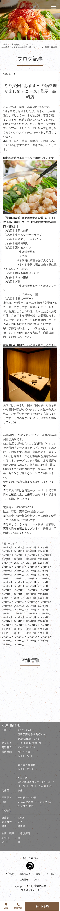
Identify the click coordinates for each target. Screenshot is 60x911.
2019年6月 (31, 629)
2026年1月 (43, 551)
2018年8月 (7, 640)
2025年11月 (21, 555)
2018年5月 (43, 640)
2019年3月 (19, 633)
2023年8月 (7, 582)
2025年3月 (19, 563)
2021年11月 (21, 602)
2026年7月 (19, 547)
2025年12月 (8, 555)
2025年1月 (43, 563)
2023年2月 (31, 586)
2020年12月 (8, 613)
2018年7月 (19, 640)
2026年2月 (31, 551)
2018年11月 (21, 637)
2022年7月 (19, 594)
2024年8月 (7, 570)
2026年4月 (7, 551)
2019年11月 (21, 625)
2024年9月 (46, 567)
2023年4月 (7, 586)
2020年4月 (7, 621)
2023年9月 (46, 578)
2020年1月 (43, 621)
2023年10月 (34, 578)
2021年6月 (31, 606)
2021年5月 (43, 606)
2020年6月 (31, 617)
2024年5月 (43, 570)
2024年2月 (31, 574)
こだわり (9, 874)
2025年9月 (46, 555)
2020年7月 (19, 617)
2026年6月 (31, 547)
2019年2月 (31, 633)
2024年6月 (31, 570)
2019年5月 (43, 629)
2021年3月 (19, 609)
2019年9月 (46, 625)
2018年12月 (8, 637)
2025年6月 (31, 559)
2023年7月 (19, 582)
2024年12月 (8, 567)
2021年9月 (46, 602)
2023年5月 (43, 582)
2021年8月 (7, 606)
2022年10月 (34, 590)
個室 (38, 874)
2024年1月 (43, 574)
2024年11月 (21, 567)
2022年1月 (43, 598)
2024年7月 (19, 570)
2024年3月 (19, 574)
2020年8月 (7, 617)
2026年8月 (7, 547)
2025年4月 (7, 563)
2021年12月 (8, 602)
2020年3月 (19, 621)
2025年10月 (34, 555)
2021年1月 (43, 609)
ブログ (37, 879)
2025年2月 (31, 563)
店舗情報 (24, 879)
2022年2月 (31, 598)
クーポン (50, 874)
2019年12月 (8, 625)
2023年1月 (43, 586)
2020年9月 (46, 613)
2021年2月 (31, 609)
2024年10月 (34, 567)
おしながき (25, 874)
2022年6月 (31, 594)
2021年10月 (34, 602)
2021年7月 (19, 606)
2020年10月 (34, 613)
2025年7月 (19, 559)
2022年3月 (19, 598)
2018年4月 (7, 644)
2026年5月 (43, 547)
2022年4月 (7, 598)
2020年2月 (31, 621)
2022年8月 (7, 594)
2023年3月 (19, 586)
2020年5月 (43, 617)
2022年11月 (21, 590)
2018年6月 (31, 640)
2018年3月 (19, 644)
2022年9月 (46, 590)
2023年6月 (31, 582)
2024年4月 (7, 574)
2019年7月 (19, 629)
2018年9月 (46, 637)
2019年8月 (7, 629)
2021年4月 (7, 609)
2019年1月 (43, 633)
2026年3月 (19, 551)
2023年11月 (21, 578)
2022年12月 (8, 590)
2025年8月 (7, 559)
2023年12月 (8, 578)
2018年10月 (34, 637)
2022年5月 (43, 594)
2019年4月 (7, 633)
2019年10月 (34, 625)
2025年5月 (43, 559)
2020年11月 (21, 613)
